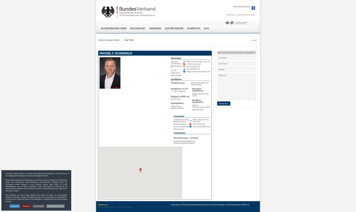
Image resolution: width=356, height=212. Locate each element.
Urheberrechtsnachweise (125, 207)
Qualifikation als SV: (179, 89)
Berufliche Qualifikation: (198, 101)
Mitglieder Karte (231, 15)
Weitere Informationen (55, 206)
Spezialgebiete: (177, 103)
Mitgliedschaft (138, 28)
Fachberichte (193, 28)
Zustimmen (15, 206)
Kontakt (253, 15)
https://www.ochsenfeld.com (198, 71)
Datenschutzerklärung (106, 207)
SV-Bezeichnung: (178, 83)
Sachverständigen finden (114, 28)
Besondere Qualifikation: (198, 90)
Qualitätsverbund (174, 28)
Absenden (223, 103)
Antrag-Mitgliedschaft (243, 15)
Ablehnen (26, 206)
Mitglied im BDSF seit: (180, 96)
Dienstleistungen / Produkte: (186, 138)
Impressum (102, 204)
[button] (253, 8)
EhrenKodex (155, 28)
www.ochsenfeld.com (201, 126)
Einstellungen (39, 206)
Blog (206, 28)
